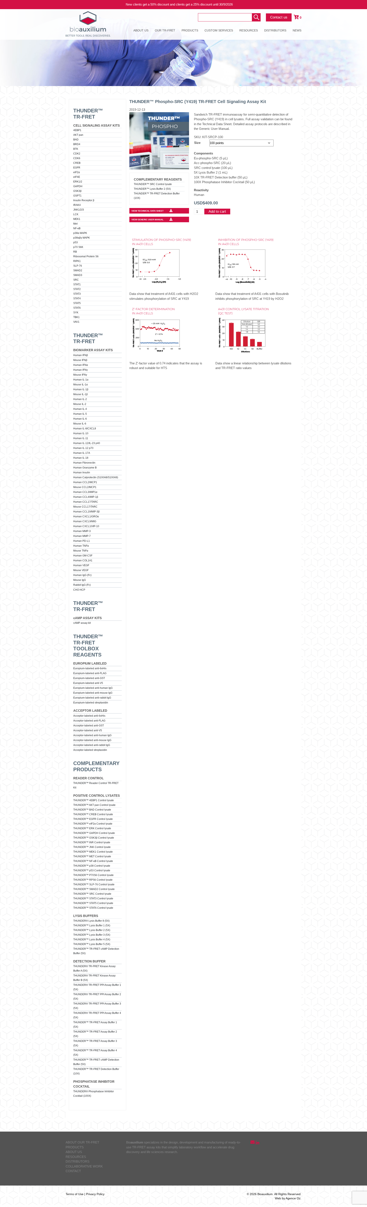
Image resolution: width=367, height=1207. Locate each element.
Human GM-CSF (82, 555)
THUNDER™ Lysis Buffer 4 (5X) (91, 939)
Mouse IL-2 (79, 404)
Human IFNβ (80, 355)
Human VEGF (81, 565)
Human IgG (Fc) (82, 575)
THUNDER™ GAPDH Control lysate (94, 833)
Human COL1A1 (82, 560)
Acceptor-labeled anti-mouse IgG (92, 740)
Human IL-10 (80, 433)
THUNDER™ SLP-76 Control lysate (93, 884)
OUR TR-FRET (165, 30)
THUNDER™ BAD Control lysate (92, 809)
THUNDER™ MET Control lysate (92, 856)
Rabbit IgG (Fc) (82, 584)
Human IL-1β (80, 389)
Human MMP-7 (82, 536)
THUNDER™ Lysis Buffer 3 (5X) (91, 934)
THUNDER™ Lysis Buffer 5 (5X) (91, 944)
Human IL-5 (80, 413)
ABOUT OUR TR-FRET (82, 1142)
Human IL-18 (80, 457)
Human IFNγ (80, 369)
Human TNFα (81, 545)
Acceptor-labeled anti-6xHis (89, 715)
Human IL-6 (80, 418)
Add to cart (217, 211)
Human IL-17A (81, 452)
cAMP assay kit (82, 622)
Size (197, 142)
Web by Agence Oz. (288, 1198)
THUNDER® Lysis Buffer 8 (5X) (91, 920)
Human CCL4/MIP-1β (85, 496)
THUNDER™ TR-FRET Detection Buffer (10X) (96, 1071)
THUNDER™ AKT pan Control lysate (94, 805)
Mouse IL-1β (80, 394)
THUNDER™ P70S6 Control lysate (93, 875)
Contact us (278, 17)
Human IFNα (80, 365)
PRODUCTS (190, 30)
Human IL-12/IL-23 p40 (86, 443)
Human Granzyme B (85, 467)
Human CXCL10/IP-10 (86, 526)
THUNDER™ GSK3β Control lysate (93, 837)
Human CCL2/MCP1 (85, 482)
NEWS (297, 30)
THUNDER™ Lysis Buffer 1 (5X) (91, 925)
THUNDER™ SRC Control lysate (92, 893)
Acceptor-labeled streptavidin (90, 750)
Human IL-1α (80, 379)
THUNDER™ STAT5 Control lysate (93, 903)
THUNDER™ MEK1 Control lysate (93, 851)
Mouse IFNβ (80, 360)
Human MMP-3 (82, 531)
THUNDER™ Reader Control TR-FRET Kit (96, 785)
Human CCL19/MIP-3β (86, 511)
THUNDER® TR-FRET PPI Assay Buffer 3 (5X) (97, 1006)
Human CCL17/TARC (85, 501)
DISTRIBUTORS (275, 30)
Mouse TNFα (80, 550)
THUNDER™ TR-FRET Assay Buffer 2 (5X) (95, 1034)
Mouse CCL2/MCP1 (84, 487)
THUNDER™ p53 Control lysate (91, 870)
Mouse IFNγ (80, 374)
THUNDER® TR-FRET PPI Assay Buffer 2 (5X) (97, 996)
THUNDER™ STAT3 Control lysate (93, 898)
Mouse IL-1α (80, 384)
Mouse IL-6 (79, 423)
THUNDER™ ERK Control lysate (92, 828)
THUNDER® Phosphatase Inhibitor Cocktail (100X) (93, 1093)
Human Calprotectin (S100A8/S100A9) (95, 477)
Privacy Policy (95, 1194)
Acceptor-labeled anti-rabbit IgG (91, 745)
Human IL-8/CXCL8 (84, 428)
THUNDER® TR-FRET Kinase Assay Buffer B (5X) (94, 978)
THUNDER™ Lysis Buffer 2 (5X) (91, 930)
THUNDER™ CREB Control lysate (93, 814)
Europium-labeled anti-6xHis (89, 668)
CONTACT (73, 1171)
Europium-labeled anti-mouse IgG (92, 692)
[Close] (360, 4)
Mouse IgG (79, 580)
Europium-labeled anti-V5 (88, 683)
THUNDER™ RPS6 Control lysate (93, 879)
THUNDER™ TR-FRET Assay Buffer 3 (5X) (95, 1043)
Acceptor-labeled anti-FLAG (89, 720)
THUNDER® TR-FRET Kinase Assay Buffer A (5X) (94, 968)
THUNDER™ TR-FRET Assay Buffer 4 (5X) (95, 1052)
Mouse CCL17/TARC (85, 506)
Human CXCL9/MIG (84, 521)
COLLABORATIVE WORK (84, 1166)
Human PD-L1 (81, 540)
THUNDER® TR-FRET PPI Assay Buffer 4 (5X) (97, 1015)
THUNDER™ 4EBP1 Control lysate (93, 800)
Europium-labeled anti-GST (89, 678)
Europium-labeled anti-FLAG (89, 673)
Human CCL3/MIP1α (85, 492)
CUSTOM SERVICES (219, 30)
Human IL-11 (80, 438)
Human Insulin (81, 472)
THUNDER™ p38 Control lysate (91, 865)
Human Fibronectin (84, 462)
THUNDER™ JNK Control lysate (92, 847)
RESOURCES (248, 30)
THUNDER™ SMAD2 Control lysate (94, 889)
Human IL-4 (80, 409)
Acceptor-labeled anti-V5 (87, 730)
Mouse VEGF (81, 570)
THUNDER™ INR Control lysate (91, 842)
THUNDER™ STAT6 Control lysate (93, 907)
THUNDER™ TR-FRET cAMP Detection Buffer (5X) (96, 951)
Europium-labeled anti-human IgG (93, 687)
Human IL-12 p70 (83, 448)
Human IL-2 (80, 399)
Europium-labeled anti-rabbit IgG (92, 697)
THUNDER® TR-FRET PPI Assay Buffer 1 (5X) (97, 987)
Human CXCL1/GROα (86, 516)
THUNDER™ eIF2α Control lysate (92, 823)
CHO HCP (79, 589)
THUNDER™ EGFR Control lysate (93, 819)
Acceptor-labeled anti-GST (88, 725)
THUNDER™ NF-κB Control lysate (93, 861)
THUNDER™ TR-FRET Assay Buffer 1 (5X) (95, 1024)
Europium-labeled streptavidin (90, 702)
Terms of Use (74, 1194)
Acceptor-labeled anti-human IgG (92, 735)
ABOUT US (140, 30)
